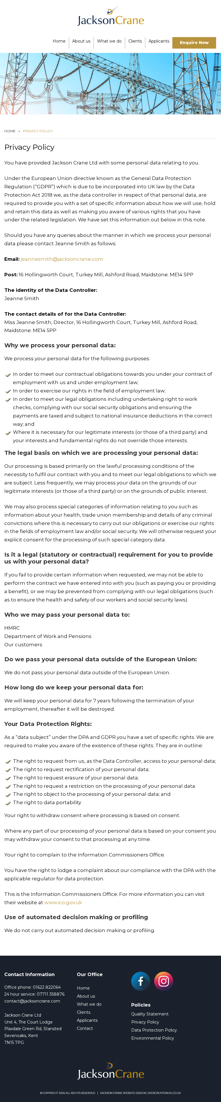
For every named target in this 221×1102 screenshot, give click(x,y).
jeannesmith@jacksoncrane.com (62, 259)
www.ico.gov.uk (63, 902)
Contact (85, 1028)
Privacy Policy (145, 1022)
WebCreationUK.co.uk (164, 1093)
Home (59, 41)
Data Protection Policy (154, 1030)
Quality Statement (150, 1014)
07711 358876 (50, 994)
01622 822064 (47, 987)
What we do (109, 41)
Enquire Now (194, 42)
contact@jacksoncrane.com (32, 1001)
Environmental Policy (152, 1038)
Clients (135, 41)
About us (81, 41)
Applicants (158, 41)
